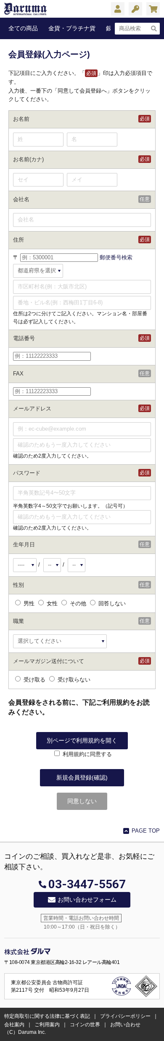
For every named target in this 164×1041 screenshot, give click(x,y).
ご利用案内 (47, 1025)
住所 (18, 240)
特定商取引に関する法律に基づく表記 (47, 1016)
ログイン (135, 9)
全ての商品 (23, 28)
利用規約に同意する (87, 754)
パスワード (26, 473)
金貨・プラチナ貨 (71, 28)
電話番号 (24, 338)
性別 (18, 585)
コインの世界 (85, 1025)
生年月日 (24, 544)
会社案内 (14, 1025)
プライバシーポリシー (125, 1016)
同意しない (82, 801)
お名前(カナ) (28, 159)
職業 (18, 621)
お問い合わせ (125, 1025)
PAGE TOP (146, 831)
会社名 (21, 199)
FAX (18, 373)
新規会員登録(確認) (82, 777)
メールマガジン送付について (48, 661)
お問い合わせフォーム (87, 899)
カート (153, 9)
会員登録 (117, 9)
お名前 (21, 119)
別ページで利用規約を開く (82, 740)
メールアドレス (32, 408)
